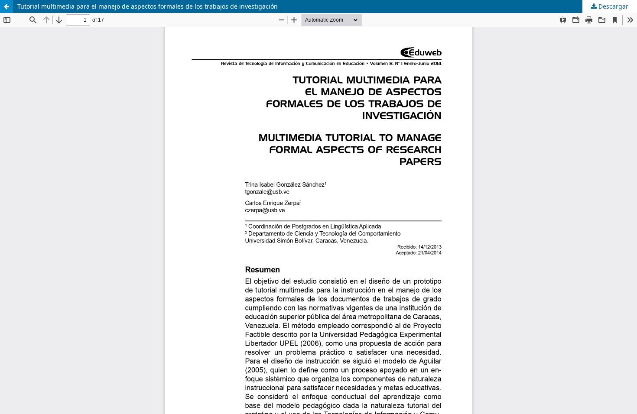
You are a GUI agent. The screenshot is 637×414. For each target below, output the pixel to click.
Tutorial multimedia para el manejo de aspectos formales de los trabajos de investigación (147, 6)
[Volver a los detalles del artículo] (6, 6)
